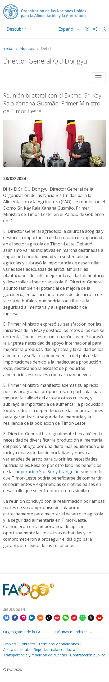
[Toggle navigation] (98, 77)
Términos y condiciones (58, 643)
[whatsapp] (82, 617)
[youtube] (99, 617)
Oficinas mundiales (72, 631)
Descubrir (17, 29)
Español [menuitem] (66, 29)
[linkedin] (32, 617)
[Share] (93, 29)
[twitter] (91, 617)
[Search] (101, 29)
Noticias (27, 48)
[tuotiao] (57, 617)
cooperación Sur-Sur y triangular (46, 472)
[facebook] (15, 617)
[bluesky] (6, 617)
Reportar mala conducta (54, 649)
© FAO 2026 (12, 669)
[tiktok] (49, 617)
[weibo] (74, 617)
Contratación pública (87, 654)
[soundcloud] (40, 617)
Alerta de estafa (16, 649)
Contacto (27, 643)
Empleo (9, 643)
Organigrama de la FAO (23, 631)
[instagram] (23, 617)
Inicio (8, 48)
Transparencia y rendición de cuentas (35, 654)
